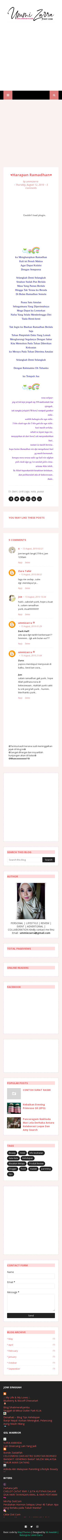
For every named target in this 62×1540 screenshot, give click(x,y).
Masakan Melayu (17, 1163)
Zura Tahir (25, 571)
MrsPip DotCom (12, 1501)
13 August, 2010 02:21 (33, 548)
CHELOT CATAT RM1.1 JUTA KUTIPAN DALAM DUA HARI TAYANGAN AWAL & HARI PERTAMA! (30, 1493)
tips (10, 1174)
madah (33, 1168)
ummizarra (32, 181)
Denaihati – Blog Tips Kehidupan (21, 1417)
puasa (40, 491)
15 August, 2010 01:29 (31, 626)
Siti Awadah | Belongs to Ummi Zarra (39, 1534)
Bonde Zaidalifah (12, 1452)
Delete (27, 562)
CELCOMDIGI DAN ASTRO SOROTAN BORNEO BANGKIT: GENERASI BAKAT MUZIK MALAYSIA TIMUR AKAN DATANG (29, 1459)
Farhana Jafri (10, 1488)
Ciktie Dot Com (11, 1514)
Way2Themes (24, 1532)
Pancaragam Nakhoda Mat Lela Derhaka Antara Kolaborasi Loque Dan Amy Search (38, 1124)
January (31, 1356)
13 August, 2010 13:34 (35, 596)
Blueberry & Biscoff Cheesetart (20, 1400)
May (31, 1338)
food (23, 1168)
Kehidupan (27, 1158)
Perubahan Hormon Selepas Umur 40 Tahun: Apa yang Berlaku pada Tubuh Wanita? (30, 1506)
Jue (20, 596)
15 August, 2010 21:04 (31, 655)
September (31, 1368)
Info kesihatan (36, 1152)
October (31, 1362)
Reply (20, 562)
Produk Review (36, 1163)
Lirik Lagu (24, 491)
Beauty (12, 1152)
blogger (13, 1168)
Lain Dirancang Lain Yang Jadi (19, 1446)
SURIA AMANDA (12, 1442)
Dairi (14, 491)
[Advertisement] (31, 53)
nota (33, 491)
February (31, 1350)
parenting (46, 1168)
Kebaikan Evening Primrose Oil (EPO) (34, 1106)
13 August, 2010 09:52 (31, 574)
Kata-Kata (13, 1158)
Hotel (22, 1152)
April (31, 1344)
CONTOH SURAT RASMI (37, 1090)
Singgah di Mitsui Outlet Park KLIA (22, 1410)
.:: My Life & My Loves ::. (16, 1397)
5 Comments (36, 186)
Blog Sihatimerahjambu (16, 1407)
